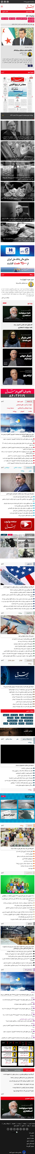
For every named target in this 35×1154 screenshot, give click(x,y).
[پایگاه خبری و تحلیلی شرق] (29, 6)
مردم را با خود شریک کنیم (8, 1060)
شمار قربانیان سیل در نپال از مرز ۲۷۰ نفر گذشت (22, 604)
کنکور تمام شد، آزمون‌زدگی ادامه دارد (24, 851)
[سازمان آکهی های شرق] (17, 393)
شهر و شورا (20, 401)
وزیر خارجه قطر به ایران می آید (25, 515)
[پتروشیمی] (17, 269)
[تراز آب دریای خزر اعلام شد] (26, 814)
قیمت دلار (31, 19)
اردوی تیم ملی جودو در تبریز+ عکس (24, 702)
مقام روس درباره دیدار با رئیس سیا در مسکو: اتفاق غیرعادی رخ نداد (17, 599)
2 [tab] (31, 118)
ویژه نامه (30, 1045)
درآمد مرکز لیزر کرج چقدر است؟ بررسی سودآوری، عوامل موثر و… (18, 965)
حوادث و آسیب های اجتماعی (24, 405)
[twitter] (17, 1129)
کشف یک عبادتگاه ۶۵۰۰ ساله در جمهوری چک (22, 771)
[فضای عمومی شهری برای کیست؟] (31, 1048)
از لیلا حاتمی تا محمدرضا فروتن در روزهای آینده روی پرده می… (18, 780)
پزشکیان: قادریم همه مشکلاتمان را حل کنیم (23, 511)
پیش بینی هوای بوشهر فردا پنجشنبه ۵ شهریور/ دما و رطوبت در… (18, 461)
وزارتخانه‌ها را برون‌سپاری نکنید (7, 1054)
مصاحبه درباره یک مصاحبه (27, 866)
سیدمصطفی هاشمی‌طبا (22, 283)
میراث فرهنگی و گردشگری (25, 408)
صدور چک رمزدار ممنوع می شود (26, 636)
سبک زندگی (9, 739)
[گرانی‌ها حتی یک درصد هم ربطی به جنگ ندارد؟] (17, 837)
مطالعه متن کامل (5, 298)
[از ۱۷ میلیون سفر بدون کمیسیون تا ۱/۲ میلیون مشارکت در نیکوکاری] (17, 884)
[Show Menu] (2, 5)
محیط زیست (10, 408)
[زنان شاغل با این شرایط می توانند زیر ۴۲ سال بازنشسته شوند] (9, 542)
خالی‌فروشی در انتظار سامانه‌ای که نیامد (24, 646)
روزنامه (14, 411)
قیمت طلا (12, 19)
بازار (29, 924)
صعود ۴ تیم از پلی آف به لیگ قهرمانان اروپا (24, 1091)
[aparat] (14, 1129)
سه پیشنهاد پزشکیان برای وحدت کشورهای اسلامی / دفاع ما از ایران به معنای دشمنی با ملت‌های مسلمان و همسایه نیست (17, 219)
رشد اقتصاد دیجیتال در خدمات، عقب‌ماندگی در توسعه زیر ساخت (18, 903)
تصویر (23, 1126)
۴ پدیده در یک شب (28, 861)
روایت (28, 1126)
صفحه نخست (31, 1124)
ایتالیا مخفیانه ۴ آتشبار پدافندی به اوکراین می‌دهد (21, 592)
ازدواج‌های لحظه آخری (27, 859)
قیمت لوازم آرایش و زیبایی (27, 718)
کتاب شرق (5, 12)
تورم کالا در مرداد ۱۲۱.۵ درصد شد (25, 641)
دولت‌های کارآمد (24, 1053)
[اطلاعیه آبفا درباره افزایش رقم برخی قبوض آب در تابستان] (9, 814)
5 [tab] (25, 118)
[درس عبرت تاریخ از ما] (31, 284)
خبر (10, 535)
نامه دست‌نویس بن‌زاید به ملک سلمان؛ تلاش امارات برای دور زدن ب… (17, 601)
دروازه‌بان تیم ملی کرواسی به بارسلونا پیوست (23, 1087)
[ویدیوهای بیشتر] (4, 303)
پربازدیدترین (17, 1070)
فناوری (28, 873)
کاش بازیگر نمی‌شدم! (28, 1117)
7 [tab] (21, 118)
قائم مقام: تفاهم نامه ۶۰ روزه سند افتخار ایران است (21, 513)
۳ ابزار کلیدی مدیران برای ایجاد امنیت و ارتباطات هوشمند (20, 951)
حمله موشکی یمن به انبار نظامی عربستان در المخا (21, 590)
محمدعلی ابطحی (7, 1051)
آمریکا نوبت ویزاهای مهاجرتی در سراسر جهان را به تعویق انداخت (18, 587)
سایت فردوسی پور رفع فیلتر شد (25, 917)
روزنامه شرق (29, 12)
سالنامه (16, 1043)
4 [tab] (27, 118)
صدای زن (29, 535)
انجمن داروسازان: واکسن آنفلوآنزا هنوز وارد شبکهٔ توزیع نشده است (18, 458)
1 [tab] (33, 118)
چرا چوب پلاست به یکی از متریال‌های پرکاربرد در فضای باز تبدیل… (18, 963)
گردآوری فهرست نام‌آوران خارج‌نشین (24, 773)
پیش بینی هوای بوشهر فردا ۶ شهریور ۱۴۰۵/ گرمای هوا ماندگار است (17, 1000)
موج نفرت (30, 868)
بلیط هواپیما (6, 715)
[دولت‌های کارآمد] (31, 1054)
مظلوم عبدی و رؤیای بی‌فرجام (23, 50)
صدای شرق (17, 1126)
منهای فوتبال (11, 660)
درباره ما (32, 1136)
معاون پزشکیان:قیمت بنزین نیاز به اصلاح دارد (22, 639)
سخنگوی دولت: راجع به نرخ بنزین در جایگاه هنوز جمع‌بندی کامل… (18, 656)
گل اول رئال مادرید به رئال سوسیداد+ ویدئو (23, 706)
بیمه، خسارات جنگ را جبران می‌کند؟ (24, 863)
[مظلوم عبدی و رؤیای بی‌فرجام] (17, 36)
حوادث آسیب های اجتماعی (27, 1019)
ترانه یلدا (26, 1051)
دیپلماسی (6, 468)
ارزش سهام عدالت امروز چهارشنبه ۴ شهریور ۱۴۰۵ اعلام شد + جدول (17, 653)
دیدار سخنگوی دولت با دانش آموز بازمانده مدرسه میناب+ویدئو (18, 503)
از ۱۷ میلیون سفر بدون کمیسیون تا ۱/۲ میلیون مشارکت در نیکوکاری (18, 896)
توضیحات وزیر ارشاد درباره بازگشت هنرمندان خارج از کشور (20, 494)
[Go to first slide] (3, 1109)
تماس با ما (31, 1133)
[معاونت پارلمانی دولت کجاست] (14, 1048)
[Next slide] (31, 66)
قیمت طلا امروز (29, 723)
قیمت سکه (5, 19)
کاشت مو (6, 723)
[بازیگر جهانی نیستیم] (17, 357)
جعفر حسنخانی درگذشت (27, 768)
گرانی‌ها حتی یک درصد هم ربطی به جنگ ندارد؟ (22, 848)
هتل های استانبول (29, 721)
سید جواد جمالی (24, 1055)
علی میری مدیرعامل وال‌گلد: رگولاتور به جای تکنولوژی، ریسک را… (18, 914)
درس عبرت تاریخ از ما (27, 279)
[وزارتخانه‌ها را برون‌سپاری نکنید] (14, 1054)
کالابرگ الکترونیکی (22, 19)
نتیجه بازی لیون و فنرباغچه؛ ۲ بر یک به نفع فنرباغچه (21, 690)
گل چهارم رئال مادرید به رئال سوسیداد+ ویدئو (22, 694)
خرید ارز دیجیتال (29, 715)
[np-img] (17, 97)
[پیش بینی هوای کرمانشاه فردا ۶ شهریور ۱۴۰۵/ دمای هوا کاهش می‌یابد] (17, 981)
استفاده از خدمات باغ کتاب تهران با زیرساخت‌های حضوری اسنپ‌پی (17, 912)
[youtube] (8, 1129)
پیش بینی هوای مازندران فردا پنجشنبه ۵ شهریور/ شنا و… (20, 463)
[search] (2, 1)
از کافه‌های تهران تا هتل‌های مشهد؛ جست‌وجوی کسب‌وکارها (19, 954)
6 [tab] (23, 118)
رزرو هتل (17, 718)
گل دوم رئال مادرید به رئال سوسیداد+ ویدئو (23, 699)
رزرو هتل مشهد (14, 715)
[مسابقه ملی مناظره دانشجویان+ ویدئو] (17, 754)
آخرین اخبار (29, 1070)
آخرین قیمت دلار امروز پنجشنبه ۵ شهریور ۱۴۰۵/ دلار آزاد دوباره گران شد (17, 199)
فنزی (23, 1045)
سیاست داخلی (17, 468)
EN (7, 2)
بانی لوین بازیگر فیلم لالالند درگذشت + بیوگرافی (22, 783)
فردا (29, 826)
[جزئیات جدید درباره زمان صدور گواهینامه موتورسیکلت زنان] (26, 542)
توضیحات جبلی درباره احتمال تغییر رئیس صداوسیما (21, 778)
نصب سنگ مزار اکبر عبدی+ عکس (25, 775)
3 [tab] (29, 118)
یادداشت (30, 1043)
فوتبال (20, 660)
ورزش (28, 660)
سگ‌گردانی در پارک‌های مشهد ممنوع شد (23, 1004)
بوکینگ (20, 721)
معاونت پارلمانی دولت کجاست (7, 1048)
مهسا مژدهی (23, 53)
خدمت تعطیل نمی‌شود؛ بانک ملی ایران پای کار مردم (21, 1081)
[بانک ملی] (17, 261)
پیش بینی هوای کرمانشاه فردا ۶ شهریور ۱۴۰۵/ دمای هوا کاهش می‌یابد (17, 995)
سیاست (28, 468)
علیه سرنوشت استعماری (25, 327)
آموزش (22, 411)
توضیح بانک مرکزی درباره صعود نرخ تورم (23, 644)
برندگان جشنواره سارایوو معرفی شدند (24, 785)
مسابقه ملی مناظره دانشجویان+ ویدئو (25, 765)
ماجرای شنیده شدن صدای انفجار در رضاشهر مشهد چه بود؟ (19, 1021)
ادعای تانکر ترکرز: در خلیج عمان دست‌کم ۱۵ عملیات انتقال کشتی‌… (18, 651)
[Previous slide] (29, 66)
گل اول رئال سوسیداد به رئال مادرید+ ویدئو (23, 704)
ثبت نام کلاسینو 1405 (12, 721)
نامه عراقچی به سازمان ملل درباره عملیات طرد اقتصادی (20, 508)
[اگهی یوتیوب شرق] (17, 524)
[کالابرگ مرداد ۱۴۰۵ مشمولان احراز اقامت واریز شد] (17, 151)
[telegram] (20, 1129)
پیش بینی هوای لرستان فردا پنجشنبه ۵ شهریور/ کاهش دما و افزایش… (17, 1038)
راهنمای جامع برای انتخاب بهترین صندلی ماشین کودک (20, 956)
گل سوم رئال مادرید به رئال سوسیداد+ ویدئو (22, 697)
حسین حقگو (8, 1063)
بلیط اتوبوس (10, 718)
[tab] (29, 401)
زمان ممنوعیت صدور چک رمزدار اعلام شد (23, 649)
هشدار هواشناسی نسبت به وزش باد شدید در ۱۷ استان (20, 456)
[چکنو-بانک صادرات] (17, 250)
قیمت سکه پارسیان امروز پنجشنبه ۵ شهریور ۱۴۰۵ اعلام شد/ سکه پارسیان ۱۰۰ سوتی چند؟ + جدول (18, 239)
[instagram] (24, 1129)
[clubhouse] (11, 1129)
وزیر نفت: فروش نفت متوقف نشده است (24, 1084)
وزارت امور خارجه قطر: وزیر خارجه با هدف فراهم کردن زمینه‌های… (18, 606)
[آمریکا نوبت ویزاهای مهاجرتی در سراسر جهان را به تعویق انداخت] (17, 575)
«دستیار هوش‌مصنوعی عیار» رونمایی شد (23, 905)
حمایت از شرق (30, 1138)
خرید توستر (21, 723)
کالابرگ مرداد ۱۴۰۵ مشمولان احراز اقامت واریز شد (21, 159)
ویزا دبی (21, 715)
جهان (30, 471)
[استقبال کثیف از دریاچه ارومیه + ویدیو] (26, 804)
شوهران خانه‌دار (29, 854)
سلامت (30, 411)
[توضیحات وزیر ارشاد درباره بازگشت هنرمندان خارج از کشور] (17, 482)
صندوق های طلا (13, 723)
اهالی (10, 1043)
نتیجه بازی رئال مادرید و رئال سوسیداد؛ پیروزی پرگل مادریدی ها (19, 687)
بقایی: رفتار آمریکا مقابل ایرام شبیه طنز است (23, 497)
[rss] (27, 1129)
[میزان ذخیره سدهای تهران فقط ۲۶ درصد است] (9, 804)
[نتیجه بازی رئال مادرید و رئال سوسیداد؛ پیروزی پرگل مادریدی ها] (17, 675)
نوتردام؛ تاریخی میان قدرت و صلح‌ (25, 856)
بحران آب (29, 796)
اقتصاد (28, 613)
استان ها (27, 970)
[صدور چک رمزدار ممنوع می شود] (17, 624)
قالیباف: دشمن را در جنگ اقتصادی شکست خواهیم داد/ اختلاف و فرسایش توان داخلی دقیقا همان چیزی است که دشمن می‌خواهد (18, 138)
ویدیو (30, 303)
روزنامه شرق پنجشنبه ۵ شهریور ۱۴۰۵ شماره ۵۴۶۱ (21, 115)
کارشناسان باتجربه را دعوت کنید (23, 1060)
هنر (17, 739)
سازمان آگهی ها (30, 1146)
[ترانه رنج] (17, 376)
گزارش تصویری (29, 1098)
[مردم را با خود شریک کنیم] (14, 1060)
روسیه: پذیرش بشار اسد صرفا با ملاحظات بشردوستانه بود (19, 608)
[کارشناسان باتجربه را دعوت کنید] (31, 1060)
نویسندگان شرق (30, 1144)
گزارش (4, 535)
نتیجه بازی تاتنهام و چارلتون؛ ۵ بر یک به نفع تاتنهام (21, 692)
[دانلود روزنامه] (2, 115)
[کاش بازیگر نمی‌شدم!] (17, 338)
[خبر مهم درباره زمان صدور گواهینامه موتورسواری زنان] (26, 552)
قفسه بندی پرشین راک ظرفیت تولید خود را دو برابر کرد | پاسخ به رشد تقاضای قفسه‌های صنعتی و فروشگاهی (18, 947)
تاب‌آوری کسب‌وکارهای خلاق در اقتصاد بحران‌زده (22, 919)
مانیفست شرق (30, 1141)
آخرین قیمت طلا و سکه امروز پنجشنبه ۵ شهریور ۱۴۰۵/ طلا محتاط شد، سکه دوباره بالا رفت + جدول (17, 178)
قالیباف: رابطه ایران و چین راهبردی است (23, 506)
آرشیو (2, 72)
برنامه (23, 1043)
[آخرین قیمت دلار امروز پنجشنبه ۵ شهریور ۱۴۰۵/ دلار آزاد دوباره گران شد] (17, 191)
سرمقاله (32, 275)
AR (5, 2)
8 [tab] (19, 118)
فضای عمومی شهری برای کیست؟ (23, 1048)
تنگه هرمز (31, 21)
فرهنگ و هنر (26, 739)
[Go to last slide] (2, 96)
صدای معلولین (28, 731)
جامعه (29, 401)
